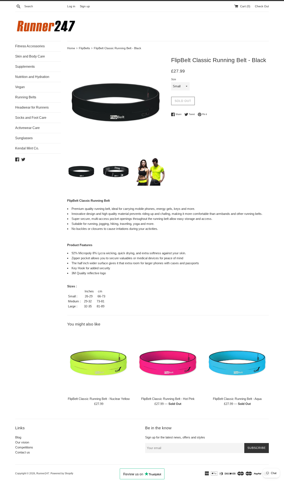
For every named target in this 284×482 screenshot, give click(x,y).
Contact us (22, 452)
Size (173, 79)
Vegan (20, 87)
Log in (71, 6)
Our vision (22, 442)
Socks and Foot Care (30, 117)
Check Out (262, 6)
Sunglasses (24, 138)
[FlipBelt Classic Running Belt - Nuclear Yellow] (98, 362)
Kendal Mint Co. (27, 148)
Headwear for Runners (32, 107)
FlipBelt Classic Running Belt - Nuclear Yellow (99, 399)
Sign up (85, 6)
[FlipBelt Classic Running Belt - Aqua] (237, 362)
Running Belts (25, 97)
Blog (18, 437)
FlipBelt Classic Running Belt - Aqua (237, 399)
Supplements (25, 66)
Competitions (24, 447)
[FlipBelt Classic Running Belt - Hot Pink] (167, 362)
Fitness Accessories (30, 46)
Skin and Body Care (30, 56)
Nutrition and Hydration (32, 77)
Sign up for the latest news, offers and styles (175, 437)
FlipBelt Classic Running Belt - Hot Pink (168, 399)
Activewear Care (27, 128)
